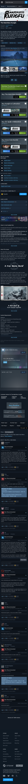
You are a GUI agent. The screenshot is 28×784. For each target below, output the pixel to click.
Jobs (16, 738)
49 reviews (6, 625)
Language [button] (22, 422)
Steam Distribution (7, 743)
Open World (4, 42)
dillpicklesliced (7, 644)
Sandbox (20, 42)
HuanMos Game (9, 25)
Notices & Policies (7, 756)
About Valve (17, 735)
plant (5, 623)
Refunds (5, 761)
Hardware (17, 740)
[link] (14, 115)
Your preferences (23, 397)
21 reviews (13, 509)
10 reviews (13, 571)
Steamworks (6, 740)
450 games (6, 571)
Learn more (4, 87)
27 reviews (6, 475)
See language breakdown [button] (4, 397)
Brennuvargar (7, 570)
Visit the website (5, 208)
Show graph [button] (22, 428)
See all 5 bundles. (5, 156)
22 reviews (13, 646)
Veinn (5, 602)
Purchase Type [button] (13, 422)
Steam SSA (5, 738)
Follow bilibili (8, 358)
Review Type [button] (4, 422)
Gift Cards (5, 745)
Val (5, 532)
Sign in (2, 75)
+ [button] (24, 42)
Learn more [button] (23, 194)
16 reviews (13, 534)
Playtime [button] (12, 425)
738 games (6, 509)
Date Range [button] (4, 425)
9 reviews (6, 604)
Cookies (4, 759)
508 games (6, 534)
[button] (3, 6)
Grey (5, 474)
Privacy (4, 751)
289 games (6, 696)
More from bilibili (11, 350)
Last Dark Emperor (8, 665)
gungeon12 (7, 442)
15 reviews (6, 667)
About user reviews (14, 397)
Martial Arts (13, 42)
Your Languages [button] (8, 432)
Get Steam (17, 751)
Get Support (17, 756)
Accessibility (6, 754)
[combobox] (15, 2)
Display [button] (18, 425)
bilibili (7, 26)
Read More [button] (23, 559)
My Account (17, 759)
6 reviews (6, 443)
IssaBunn (6, 507)
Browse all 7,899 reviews (14, 717)
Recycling (17, 743)
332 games (6, 646)
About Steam (6, 735)
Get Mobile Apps (8, 779)
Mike (5, 695)
